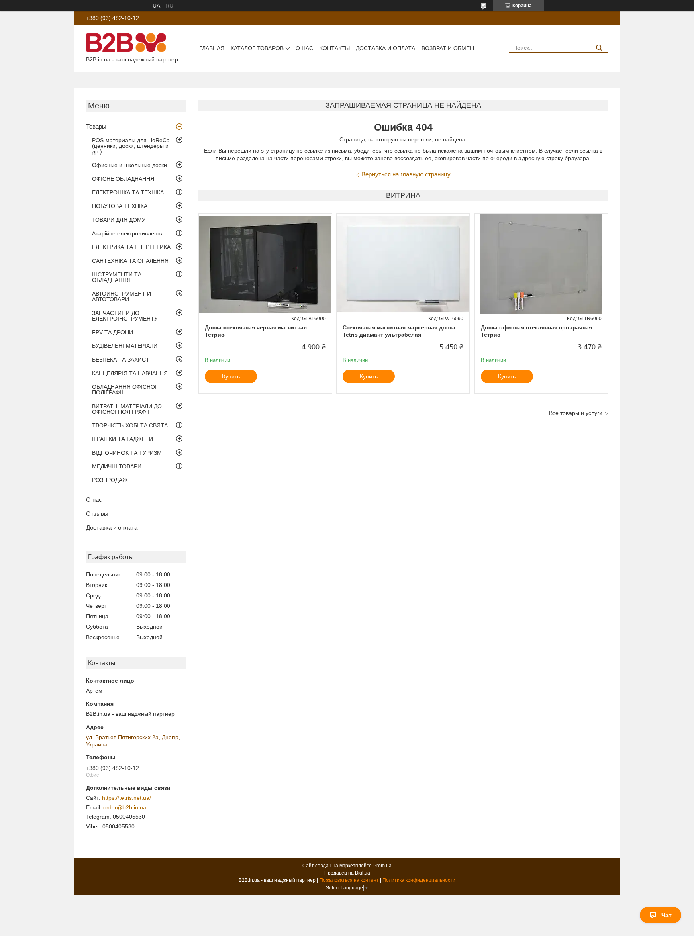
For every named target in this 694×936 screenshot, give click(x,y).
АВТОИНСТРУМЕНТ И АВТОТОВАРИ (121, 296)
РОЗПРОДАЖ (110, 480)
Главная (212, 48)
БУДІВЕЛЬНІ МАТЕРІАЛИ (124, 346)
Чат (666, 915)
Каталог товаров (257, 48)
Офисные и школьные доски (129, 165)
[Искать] (599, 48)
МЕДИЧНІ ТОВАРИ (116, 466)
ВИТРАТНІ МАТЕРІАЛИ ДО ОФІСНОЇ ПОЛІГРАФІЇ (127, 409)
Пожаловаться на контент (349, 880)
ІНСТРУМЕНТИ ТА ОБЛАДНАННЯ (116, 277)
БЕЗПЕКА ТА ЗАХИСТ (120, 359)
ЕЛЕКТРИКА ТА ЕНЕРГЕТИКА (131, 247)
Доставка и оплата (385, 48)
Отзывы (97, 513)
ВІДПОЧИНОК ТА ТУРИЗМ (127, 453)
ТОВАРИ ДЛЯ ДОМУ (118, 220)
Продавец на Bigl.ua (347, 873)
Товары (96, 126)
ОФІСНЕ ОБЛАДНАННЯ (123, 179)
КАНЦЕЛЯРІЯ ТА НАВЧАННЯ (130, 373)
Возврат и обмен (447, 48)
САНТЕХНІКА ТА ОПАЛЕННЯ (130, 261)
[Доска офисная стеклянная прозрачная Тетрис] (541, 264)
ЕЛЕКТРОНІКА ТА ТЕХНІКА (128, 192)
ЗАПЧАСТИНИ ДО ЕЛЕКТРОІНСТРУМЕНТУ (125, 316)
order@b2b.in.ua (124, 807)
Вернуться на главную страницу (406, 174)
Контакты (334, 48)
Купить (231, 376)
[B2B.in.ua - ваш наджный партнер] (126, 42)
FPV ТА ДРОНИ (112, 332)
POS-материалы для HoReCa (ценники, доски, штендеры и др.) (131, 146)
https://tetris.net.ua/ (126, 798)
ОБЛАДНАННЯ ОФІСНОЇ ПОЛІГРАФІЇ (124, 390)
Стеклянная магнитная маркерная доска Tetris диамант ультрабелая (399, 331)
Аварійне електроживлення (128, 233)
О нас (304, 48)
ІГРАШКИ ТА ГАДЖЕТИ (122, 439)
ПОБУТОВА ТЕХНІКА (119, 206)
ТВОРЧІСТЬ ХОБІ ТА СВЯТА (130, 425)
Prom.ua (382, 866)
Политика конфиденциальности (418, 880)
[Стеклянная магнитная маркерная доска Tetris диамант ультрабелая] (403, 264)
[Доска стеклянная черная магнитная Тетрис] (265, 264)
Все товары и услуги (575, 413)
